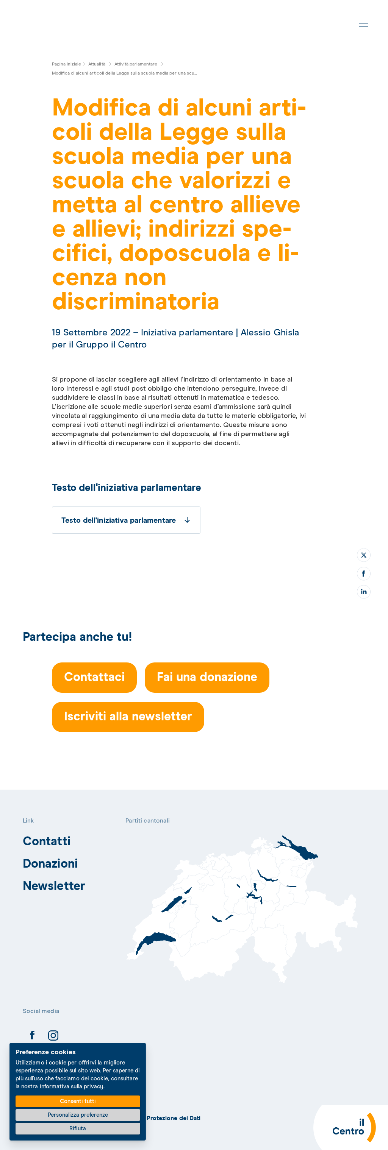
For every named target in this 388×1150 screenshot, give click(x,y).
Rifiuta (77, 1128)
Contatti (46, 842)
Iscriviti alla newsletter (128, 717)
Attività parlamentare (136, 64)
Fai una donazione (207, 678)
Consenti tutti (78, 1101)
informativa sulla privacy (72, 1086)
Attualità (97, 64)
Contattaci (94, 678)
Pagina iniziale (66, 64)
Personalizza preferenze (78, 1115)
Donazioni (50, 864)
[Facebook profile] (32, 1036)
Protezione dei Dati (174, 1118)
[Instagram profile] (53, 1036)
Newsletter (54, 886)
